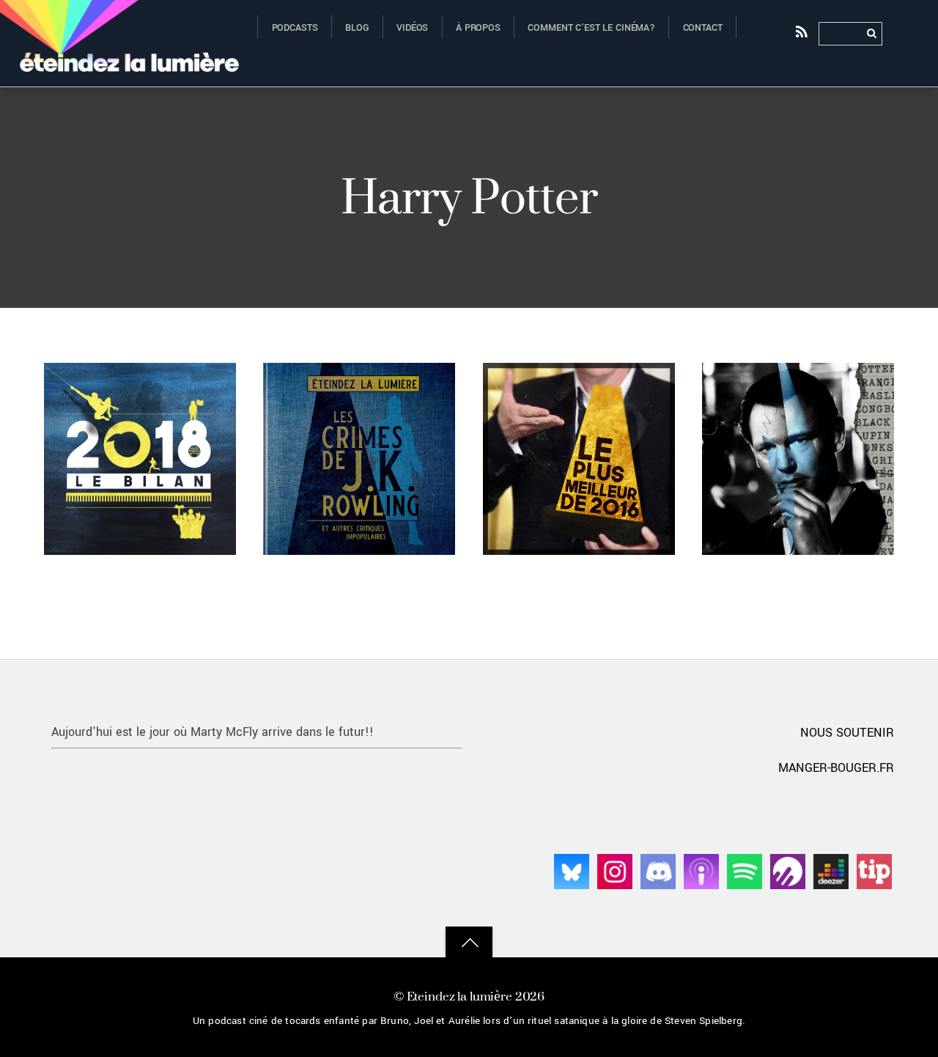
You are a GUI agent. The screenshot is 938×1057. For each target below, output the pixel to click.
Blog (357, 27)
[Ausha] (788, 870)
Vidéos (412, 27)
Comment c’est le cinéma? (591, 27)
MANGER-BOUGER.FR (836, 767)
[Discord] (658, 870)
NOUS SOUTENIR (847, 732)
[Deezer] (831, 870)
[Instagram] (615, 870)
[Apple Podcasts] (701, 870)
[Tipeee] (874, 870)
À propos (478, 27)
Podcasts (295, 27)
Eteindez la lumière (459, 996)
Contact (703, 27)
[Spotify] (744, 870)
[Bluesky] (571, 870)
